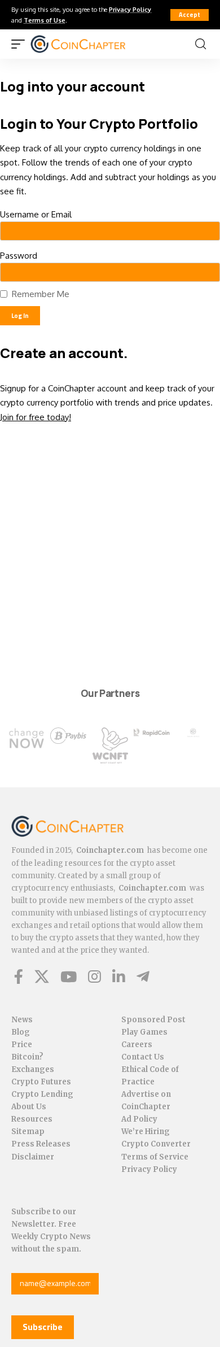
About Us (28, 1106)
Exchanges (32, 1069)
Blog (20, 1032)
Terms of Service (154, 1157)
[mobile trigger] (20, 44)
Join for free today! (35, 417)
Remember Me (40, 294)
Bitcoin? (27, 1057)
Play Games (144, 1032)
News (22, 1020)
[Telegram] (143, 976)
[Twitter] (42, 976)
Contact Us (142, 1057)
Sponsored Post (153, 1020)
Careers (136, 1044)
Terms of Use (44, 20)
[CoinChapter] (92, 44)
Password (18, 255)
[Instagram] (94, 976)
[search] (200, 44)
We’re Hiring (145, 1131)
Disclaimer (32, 1157)
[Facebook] (18, 976)
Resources (31, 1119)
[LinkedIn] (118, 976)
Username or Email (36, 214)
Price (21, 1044)
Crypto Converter (156, 1144)
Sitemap (28, 1131)
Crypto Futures (41, 1082)
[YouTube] (69, 976)
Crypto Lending (42, 1094)
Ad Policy (139, 1119)
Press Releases (41, 1144)
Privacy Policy (130, 9)
